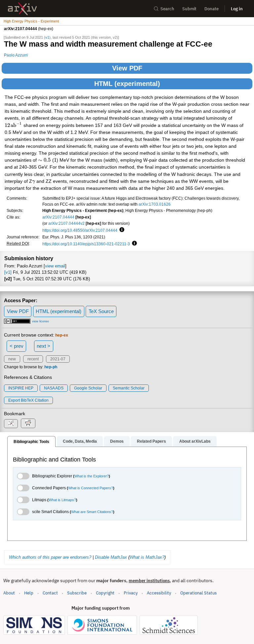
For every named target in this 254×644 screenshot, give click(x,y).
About (9, 593)
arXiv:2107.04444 (58, 217)
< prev (16, 346)
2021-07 (57, 359)
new (12, 359)
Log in (237, 9)
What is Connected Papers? (90, 488)
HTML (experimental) (127, 83)
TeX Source (101, 311)
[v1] (8, 272)
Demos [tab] (117, 441)
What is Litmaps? (62, 500)
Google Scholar (88, 388)
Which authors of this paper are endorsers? (50, 557)
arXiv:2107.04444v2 (66, 223)
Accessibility (159, 593)
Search (167, 9)
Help (28, 593)
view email (55, 265)
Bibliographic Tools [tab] (31, 441)
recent (33, 359)
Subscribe (77, 593)
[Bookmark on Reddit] (28, 423)
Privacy (131, 593)
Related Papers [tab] (151, 441)
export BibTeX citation (28, 400)
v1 (47, 37)
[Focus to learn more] (120, 230)
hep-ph (50, 367)
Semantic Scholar (129, 388)
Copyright (105, 593)
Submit (189, 9)
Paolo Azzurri (16, 55)
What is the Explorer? (91, 476)
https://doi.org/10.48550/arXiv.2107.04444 (79, 230)
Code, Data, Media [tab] (80, 441)
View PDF (127, 68)
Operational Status (198, 593)
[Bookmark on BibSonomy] (11, 423)
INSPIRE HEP (20, 388)
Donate (211, 9)
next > (43, 346)
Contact (50, 593)
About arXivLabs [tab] (195, 441)
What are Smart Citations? (92, 512)
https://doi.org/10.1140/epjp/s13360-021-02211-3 (86, 244)
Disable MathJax (111, 557)
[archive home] (22, 8)
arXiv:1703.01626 (155, 204)
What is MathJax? (147, 557)
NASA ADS (54, 388)
